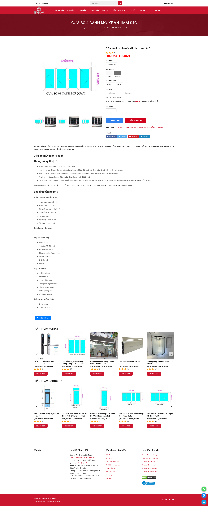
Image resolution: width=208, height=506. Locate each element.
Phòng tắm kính (111, 468)
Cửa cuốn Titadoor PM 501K (101, 362)
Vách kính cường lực (113, 465)
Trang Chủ (84, 28)
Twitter (123, 136)
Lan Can (105, 10)
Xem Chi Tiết (40, 374)
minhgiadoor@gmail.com (81, 463)
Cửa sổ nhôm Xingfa (155, 127)
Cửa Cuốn (94, 10)
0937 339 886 (76, 458)
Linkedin (145, 136)
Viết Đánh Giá (43, 318)
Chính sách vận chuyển (149, 471)
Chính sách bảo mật (148, 461)
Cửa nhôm (109, 458)
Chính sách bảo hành (149, 465)
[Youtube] (165, 499)
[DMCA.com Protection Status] (149, 477)
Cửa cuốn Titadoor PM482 (157, 362)
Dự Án (142, 10)
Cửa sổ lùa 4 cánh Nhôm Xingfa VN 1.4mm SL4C (103, 415)
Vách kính (83, 10)
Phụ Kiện (132, 10)
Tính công (155, 458)
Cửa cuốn (109, 475)
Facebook (111, 136)
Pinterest (134, 136)
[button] (37, 354)
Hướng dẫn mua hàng (149, 455)
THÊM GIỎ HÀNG (135, 120)
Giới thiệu (109, 455)
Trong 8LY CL (111, 64)
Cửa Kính (71, 10)
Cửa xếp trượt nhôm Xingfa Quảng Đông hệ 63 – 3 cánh (45, 363)
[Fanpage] (163, 499)
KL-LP (119, 84)
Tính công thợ (146, 458)
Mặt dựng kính (110, 471)
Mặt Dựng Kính (118, 10)
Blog (150, 10)
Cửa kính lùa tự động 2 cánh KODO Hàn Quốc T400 (73, 363)
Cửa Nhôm (59, 10)
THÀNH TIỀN (114, 120)
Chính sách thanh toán (149, 468)
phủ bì (137, 101)
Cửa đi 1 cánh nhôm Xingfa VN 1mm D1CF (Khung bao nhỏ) (46, 415)
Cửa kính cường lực (112, 461)
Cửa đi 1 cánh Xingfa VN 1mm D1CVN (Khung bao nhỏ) (74, 415)
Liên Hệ (158, 10)
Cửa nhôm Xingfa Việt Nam (136, 127)
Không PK (110, 84)
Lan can (108, 478)
